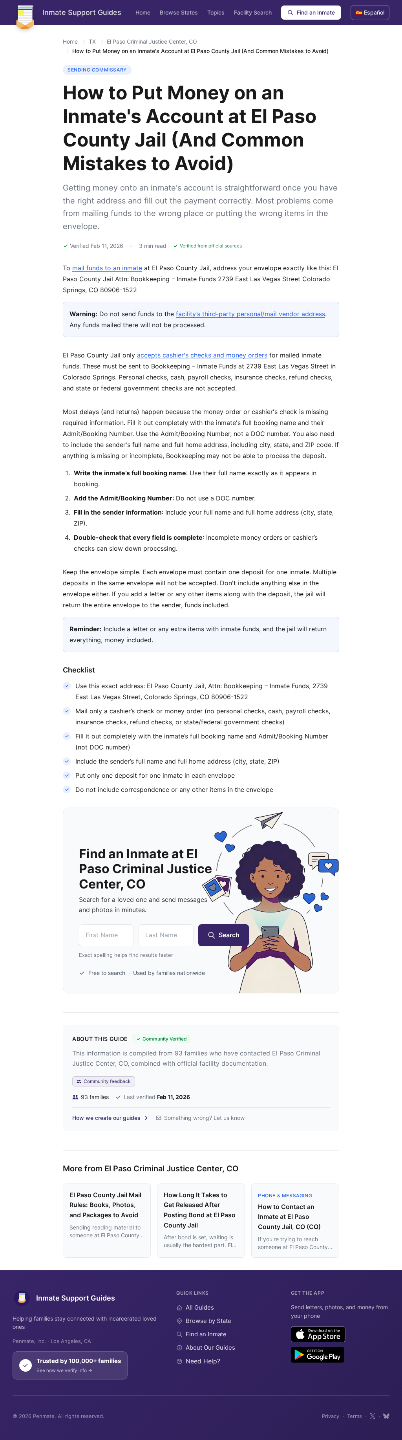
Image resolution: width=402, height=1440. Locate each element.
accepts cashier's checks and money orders (202, 355)
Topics (216, 12)
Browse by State (208, 1321)
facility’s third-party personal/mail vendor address (250, 314)
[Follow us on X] (372, 1416)
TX (92, 41)
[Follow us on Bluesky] (386, 1416)
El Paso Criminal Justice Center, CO (152, 41)
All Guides (200, 1307)
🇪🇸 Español (370, 12)
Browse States (179, 12)
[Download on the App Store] (318, 1334)
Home (142, 12)
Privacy (330, 1416)
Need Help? (203, 1361)
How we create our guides (106, 1117)
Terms (354, 1416)
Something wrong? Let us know (204, 1117)
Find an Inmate (316, 12)
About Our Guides (210, 1347)
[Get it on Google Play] (317, 1355)
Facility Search (253, 12)
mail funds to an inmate (107, 268)
